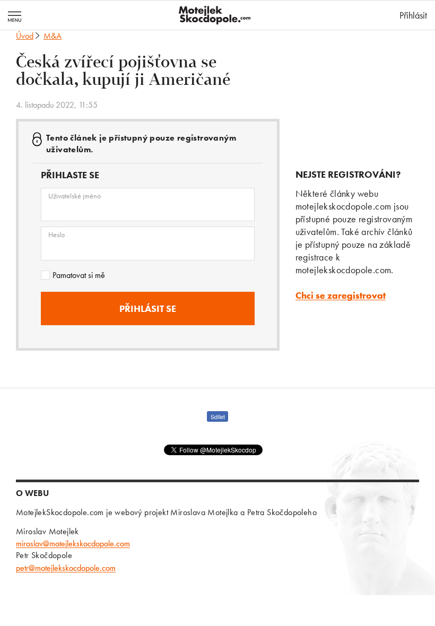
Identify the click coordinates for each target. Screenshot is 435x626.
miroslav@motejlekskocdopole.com (73, 543)
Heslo (56, 234)
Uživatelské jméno (74, 195)
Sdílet (218, 416)
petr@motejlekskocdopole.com (66, 567)
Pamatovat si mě (79, 275)
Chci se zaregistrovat (340, 295)
